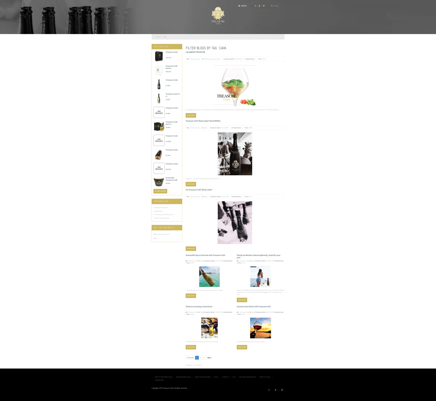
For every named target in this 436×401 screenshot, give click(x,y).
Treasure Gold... (172, 52)
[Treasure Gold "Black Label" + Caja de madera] (159, 154)
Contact (225, 377)
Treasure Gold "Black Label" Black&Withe (203, 121)
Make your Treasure (202, 377)
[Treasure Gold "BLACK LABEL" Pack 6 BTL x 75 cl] (159, 56)
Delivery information (161, 208)
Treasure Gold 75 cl (173, 95)
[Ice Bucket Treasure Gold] (159, 182)
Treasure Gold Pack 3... (171, 123)
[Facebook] (269, 390)
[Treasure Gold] (218, 15)
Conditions (159, 380)
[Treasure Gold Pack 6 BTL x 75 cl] (159, 70)
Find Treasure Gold (183, 377)
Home (158, 37)
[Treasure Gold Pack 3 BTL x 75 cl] (159, 126)
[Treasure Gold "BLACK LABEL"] (159, 84)
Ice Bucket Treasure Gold (171, 179)
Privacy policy (265, 377)
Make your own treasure (212, 59)
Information (161, 201)
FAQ (234, 377)
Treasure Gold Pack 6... (171, 67)
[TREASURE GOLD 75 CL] (159, 98)
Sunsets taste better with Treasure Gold (254, 307)
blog (164, 37)
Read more (191, 115)
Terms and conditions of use (164, 214)
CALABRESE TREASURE (195, 52)
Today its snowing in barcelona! (199, 307)
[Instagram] (282, 390)
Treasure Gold (194, 59)
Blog (205, 128)
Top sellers (161, 46)
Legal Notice (159, 211)
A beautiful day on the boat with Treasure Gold (205, 255)
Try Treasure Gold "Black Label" (199, 190)
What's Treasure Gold (162, 218)
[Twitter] (276, 390)
